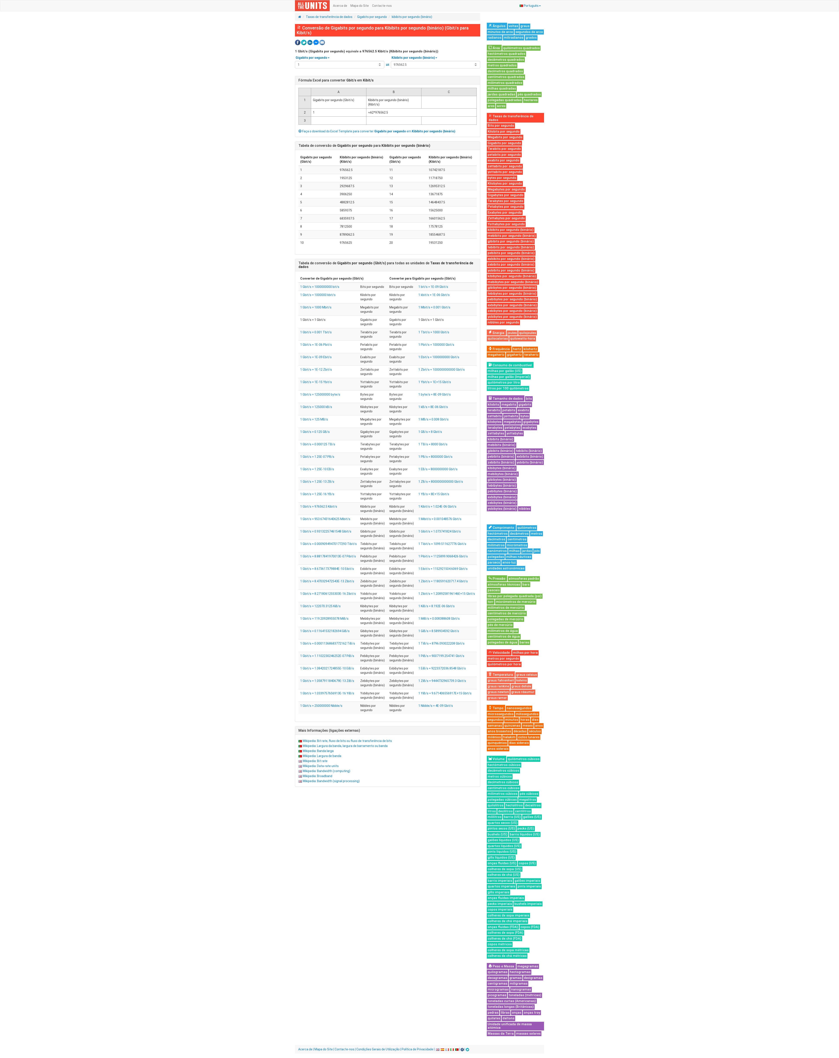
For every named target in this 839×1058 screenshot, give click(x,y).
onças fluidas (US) (502, 863)
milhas (514, 551)
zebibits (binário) (501, 462)
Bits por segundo (501, 126)
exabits (523, 410)
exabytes (529, 428)
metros (536, 534)
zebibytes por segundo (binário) (512, 311)
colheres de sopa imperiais (508, 915)
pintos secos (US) (501, 828)
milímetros (496, 545)
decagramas (497, 978)
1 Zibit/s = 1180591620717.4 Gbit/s (443, 581)
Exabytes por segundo (505, 212)
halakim (509, 737)
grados (531, 38)
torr (491, 602)
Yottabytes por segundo (506, 224)
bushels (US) (497, 834)
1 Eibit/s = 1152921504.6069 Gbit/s (443, 568)
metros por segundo (503, 658)
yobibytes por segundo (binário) (512, 317)
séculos (535, 731)
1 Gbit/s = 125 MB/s (314, 419)
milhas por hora (525, 653)
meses (528, 726)
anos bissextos (499, 731)
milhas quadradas (502, 88)
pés (537, 551)
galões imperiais (527, 881)
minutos (511, 720)
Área (496, 48)
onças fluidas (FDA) (503, 927)
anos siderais (498, 749)
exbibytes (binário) (502, 497)
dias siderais (519, 743)
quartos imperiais (501, 886)
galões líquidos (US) (503, 840)
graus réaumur (522, 692)
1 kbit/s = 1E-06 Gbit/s (434, 295)
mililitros (494, 817)
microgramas (498, 989)
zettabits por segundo (505, 166)
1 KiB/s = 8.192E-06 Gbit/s (436, 606)
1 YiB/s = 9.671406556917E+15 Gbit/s (445, 693)
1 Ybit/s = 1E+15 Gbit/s (434, 382)
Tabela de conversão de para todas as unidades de (385, 265)
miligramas (518, 983)
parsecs (494, 562)
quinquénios (497, 743)
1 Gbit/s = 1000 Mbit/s (315, 307)
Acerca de (340, 5)
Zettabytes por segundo (506, 218)
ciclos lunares (528, 737)
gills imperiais (498, 892)
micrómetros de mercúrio (516, 602)
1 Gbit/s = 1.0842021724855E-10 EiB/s (327, 668)
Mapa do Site (359, 5)
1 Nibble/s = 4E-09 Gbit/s (435, 705)
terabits (494, 410)
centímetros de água (504, 636)
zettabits (495, 416)
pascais (494, 590)
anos (539, 726)
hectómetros (498, 534)
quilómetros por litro (504, 382)
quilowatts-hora (522, 339)
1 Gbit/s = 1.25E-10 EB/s (317, 469)
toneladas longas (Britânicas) (511, 1007)
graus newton (498, 692)
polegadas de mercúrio (505, 619)
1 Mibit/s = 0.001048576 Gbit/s (439, 519)
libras (505, 1013)
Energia (498, 333)
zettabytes (496, 433)
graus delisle (521, 686)
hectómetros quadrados (506, 54)
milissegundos (527, 714)
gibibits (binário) (500, 451)
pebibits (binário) (501, 456)
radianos (494, 38)
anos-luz (509, 562)
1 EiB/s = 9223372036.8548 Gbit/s (442, 668)
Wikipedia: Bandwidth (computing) (326, 771)
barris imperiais (500, 881)
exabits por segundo (503, 160)
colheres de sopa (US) (505, 869)
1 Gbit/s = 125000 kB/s (316, 407)
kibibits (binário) (500, 439)
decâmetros (519, 534)
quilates (494, 1018)
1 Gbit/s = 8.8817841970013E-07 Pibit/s (328, 556)
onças (516, 1013)
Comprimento (503, 528)
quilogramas (497, 972)
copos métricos (500, 944)
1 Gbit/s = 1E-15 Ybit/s (316, 382)
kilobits (493, 404)
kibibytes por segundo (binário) (512, 276)
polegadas (496, 557)
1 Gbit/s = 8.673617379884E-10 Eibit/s (327, 568)
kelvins (521, 680)
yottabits (511, 416)
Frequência (501, 349)
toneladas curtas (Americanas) (512, 1001)
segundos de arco (529, 32)
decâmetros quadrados (506, 60)
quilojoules (527, 333)
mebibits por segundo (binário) (512, 236)
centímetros (517, 539)
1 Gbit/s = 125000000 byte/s (320, 394)
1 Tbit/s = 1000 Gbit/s (433, 332)
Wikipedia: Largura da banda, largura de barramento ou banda (345, 746)
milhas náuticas (518, 557)
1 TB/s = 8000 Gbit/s (432, 444)
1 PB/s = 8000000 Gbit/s (435, 456)
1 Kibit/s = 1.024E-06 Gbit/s (437, 506)
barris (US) (512, 817)
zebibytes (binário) (502, 503)
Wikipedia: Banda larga (318, 751)
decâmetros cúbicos (503, 771)
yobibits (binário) (530, 462)
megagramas (527, 966)
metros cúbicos (500, 776)
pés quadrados (529, 94)
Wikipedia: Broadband (317, 776)
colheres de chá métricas (507, 956)
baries (524, 642)
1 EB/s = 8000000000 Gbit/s (438, 469)
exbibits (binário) (530, 456)
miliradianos (513, 38)
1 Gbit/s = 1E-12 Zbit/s (316, 369)
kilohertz (530, 349)
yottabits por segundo (505, 172)
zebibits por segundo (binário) (511, 264)
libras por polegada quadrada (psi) (515, 596)
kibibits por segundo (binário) (412, 17)
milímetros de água (503, 631)
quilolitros (495, 805)
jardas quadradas (501, 94)
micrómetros (517, 545)
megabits (508, 404)
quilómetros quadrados (521, 48)
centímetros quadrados (506, 77)
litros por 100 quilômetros (508, 388)
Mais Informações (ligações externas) (329, 730)
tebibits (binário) (529, 451)
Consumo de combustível (512, 365)
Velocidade (501, 653)
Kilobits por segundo (504, 131)
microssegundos (500, 714)
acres (501, 106)
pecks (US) (525, 828)
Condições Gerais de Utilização (378, 1049)
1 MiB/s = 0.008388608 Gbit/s (439, 618)
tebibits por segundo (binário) (511, 247)
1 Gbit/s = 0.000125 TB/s (317, 444)
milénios (494, 737)
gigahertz (514, 355)
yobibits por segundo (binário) (511, 270)
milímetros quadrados (505, 83)
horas (524, 720)
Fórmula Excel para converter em (336, 80)
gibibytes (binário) (502, 480)
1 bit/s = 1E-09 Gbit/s (433, 287)
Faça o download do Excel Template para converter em (378, 131)
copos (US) (527, 863)
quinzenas (512, 726)
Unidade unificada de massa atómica (510, 1026)
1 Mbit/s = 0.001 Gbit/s (434, 307)
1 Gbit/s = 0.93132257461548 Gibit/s (325, 531)
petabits (508, 410)
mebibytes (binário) (503, 474)
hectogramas (520, 972)
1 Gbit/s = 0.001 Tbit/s (316, 332)
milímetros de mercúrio (506, 608)
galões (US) (532, 817)
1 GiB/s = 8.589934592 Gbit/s (438, 631)
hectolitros (514, 805)
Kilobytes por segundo (505, 183)
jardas (527, 551)
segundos (495, 720)
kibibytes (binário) (502, 468)
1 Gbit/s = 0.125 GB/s (315, 432)
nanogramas (521, 989)
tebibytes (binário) (502, 486)
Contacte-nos (382, 5)
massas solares (528, 1034)
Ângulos (498, 26)
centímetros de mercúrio (507, 613)
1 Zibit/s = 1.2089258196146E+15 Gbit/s (446, 593)
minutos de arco (500, 32)
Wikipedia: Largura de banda (322, 756)
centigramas (497, 983)
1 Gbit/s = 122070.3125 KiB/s (320, 606)
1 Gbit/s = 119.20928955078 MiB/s (324, 618)
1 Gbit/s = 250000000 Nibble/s (321, 705)
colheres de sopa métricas (508, 950)
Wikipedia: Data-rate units (321, 766)
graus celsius (526, 675)
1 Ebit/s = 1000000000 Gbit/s (438, 357)
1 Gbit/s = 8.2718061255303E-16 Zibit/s (328, 593)
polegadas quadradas (505, 100)
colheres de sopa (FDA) (505, 933)
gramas (516, 978)
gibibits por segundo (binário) (511, 241)
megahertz (496, 355)
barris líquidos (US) (525, 834)
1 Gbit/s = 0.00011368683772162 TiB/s (327, 643)
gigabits (524, 404)
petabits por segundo (504, 155)
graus (524, 26)
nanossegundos (519, 708)
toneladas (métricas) (525, 995)
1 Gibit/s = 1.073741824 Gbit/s (439, 531)
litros (492, 811)
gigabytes (530, 422)
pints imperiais (529, 886)
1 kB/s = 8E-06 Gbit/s (433, 407)
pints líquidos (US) (502, 852)
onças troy (532, 1013)
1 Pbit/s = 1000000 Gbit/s (436, 344)
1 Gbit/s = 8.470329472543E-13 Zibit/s (327, 581)
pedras (493, 1013)
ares (491, 106)
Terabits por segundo (504, 149)
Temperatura (502, 675)
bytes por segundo (502, 178)
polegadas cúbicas (502, 800)
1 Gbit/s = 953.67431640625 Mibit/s (325, 519)
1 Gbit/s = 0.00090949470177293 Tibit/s (328, 544)
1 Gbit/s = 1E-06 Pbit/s (316, 344)
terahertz (531, 355)
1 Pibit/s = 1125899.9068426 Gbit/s (443, 556)
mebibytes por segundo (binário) (513, 282)
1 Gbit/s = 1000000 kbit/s (318, 295)
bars (525, 584)
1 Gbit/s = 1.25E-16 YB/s (317, 494)
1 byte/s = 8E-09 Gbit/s (434, 394)
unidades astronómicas (506, 568)
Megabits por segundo (505, 137)
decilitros (505, 811)
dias (535, 720)
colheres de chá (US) (504, 875)
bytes (524, 416)
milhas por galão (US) (505, 371)
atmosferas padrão (524, 579)
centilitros (523, 811)
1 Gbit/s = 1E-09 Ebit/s (316, 357)
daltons (508, 1018)
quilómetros (526, 528)
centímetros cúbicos (503, 788)
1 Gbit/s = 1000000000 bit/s (319, 287)
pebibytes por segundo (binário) (512, 299)
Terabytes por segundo (505, 201)
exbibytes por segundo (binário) (512, 305)
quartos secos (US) (502, 823)
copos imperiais (500, 909)
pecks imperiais (500, 904)
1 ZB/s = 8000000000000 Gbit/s (440, 481)
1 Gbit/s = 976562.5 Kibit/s (318, 506)
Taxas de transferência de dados (329, 17)
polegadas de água (502, 642)
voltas (513, 26)
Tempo (497, 708)
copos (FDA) (529, 927)
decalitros (533, 805)
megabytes (512, 422)
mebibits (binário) (501, 445)
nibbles (524, 509)
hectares (530, 100)
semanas (495, 726)
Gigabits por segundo (372, 17)
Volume (498, 759)
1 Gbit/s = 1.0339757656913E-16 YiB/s (327, 693)
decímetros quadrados (505, 71)
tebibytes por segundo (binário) (512, 294)
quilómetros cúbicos (523, 759)
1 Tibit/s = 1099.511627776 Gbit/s (442, 544)
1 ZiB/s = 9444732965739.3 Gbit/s (442, 681)
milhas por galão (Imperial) (509, 377)
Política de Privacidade (417, 1049)
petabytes (512, 428)
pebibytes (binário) (502, 491)
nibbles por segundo (503, 322)
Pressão (498, 579)
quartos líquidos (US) (504, 846)
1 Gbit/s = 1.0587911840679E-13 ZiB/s (327, 681)
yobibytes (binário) (502, 509)
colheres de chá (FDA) (504, 938)
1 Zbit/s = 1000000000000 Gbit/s (441, 369)
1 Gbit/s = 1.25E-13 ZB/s (317, 481)
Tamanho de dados (507, 399)
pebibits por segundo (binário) (511, 253)
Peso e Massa (503, 966)
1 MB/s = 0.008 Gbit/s (433, 419)
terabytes (495, 428)
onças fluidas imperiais (506, 898)
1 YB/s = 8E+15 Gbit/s (433, 494)
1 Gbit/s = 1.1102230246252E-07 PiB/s (327, 656)
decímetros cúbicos (503, 782)
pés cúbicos (529, 794)
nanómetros (497, 551)
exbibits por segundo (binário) (511, 259)
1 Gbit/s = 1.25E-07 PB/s (317, 456)
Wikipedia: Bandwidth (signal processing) (331, 781)
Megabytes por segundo (506, 189)
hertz (517, 349)
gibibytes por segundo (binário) (512, 288)
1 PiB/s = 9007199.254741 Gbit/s (441, 656)
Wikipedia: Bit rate (315, 761)
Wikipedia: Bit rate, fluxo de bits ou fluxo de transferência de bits (347, 741)
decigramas (533, 978)
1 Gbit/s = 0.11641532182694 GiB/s (325, 631)
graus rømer (497, 698)
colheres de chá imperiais (507, 921)
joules (512, 333)
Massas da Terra (501, 1034)
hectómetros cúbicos (504, 765)
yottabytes (514, 433)
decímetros (496, 539)
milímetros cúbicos (502, 794)
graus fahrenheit (501, 680)
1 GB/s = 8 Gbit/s (430, 432)
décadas (520, 731)
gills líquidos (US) (501, 857)
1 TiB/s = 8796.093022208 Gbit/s (441, 643)
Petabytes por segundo (506, 207)
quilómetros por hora (504, 664)
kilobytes (494, 422)
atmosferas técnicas (504, 584)
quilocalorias (498, 339)
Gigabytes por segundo (506, 195)
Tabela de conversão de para (364, 145)
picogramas (497, 995)
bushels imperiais (528, 904)
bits (529, 399)
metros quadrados (502, 65)
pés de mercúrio (500, 625)
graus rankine (498, 686)
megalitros (527, 800)
